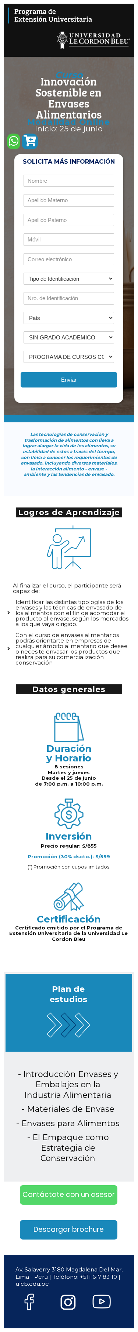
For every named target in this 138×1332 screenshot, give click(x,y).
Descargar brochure (68, 1229)
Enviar (69, 379)
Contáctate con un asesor (68, 1195)
